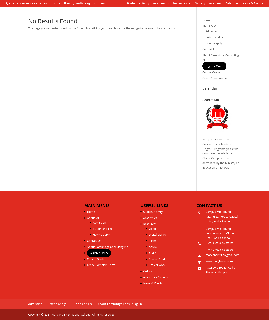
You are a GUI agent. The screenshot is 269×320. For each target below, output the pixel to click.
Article (153, 247)
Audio (152, 253)
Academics (161, 3)
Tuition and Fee (215, 37)
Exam (152, 241)
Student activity (137, 3)
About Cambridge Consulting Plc (107, 247)
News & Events (252, 3)
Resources (180, 3)
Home (206, 20)
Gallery (200, 3)
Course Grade (211, 72)
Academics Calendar (224, 3)
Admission (212, 31)
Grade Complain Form (216, 78)
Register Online (214, 66)
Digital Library (157, 234)
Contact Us (209, 49)
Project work (157, 265)
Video (152, 229)
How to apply (213, 43)
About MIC (209, 26)
